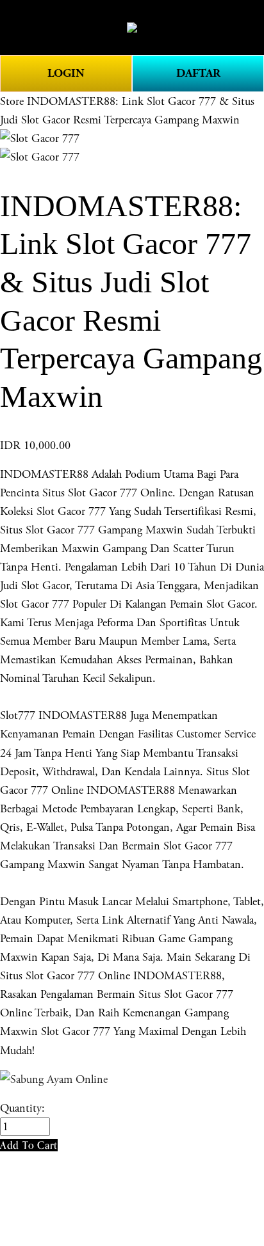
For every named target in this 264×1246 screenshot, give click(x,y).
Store (12, 101)
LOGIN (66, 73)
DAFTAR (198, 73)
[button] (29, 1145)
